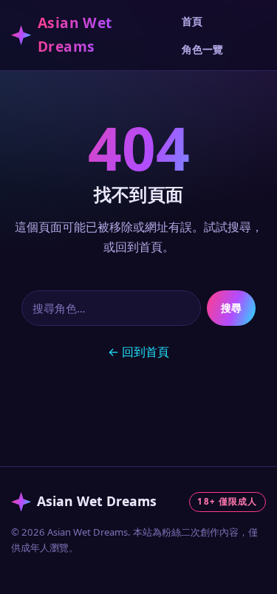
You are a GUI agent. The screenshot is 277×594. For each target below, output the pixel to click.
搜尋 (231, 308)
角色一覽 (202, 49)
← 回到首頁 (138, 352)
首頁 (192, 21)
